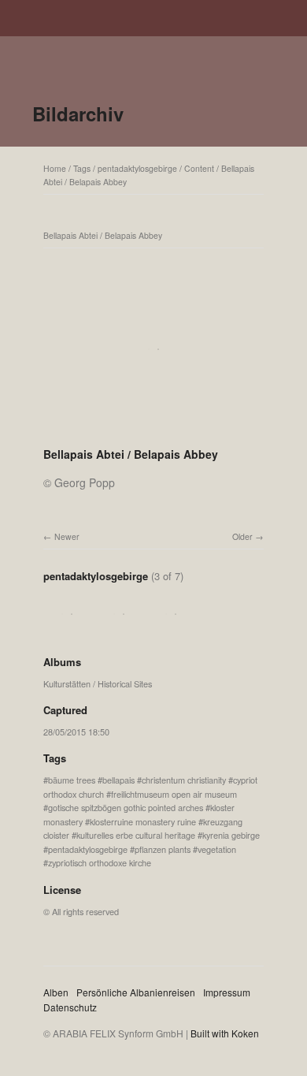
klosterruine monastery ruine (143, 821)
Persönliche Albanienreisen (135, 992)
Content (199, 168)
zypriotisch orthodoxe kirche (99, 862)
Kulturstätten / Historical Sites (97, 683)
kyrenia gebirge (231, 834)
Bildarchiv (78, 113)
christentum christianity (184, 779)
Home (54, 168)
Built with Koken (224, 1033)
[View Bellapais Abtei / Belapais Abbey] (67, 630)
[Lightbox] (153, 433)
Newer (67, 536)
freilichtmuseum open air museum (174, 793)
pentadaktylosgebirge (137, 168)
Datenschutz (70, 1007)
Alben (55, 992)
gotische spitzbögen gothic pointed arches (125, 807)
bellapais (118, 779)
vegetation (217, 849)
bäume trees (71, 779)
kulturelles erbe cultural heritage (135, 834)
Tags (82, 168)
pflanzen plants (162, 849)
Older (242, 536)
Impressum (226, 992)
